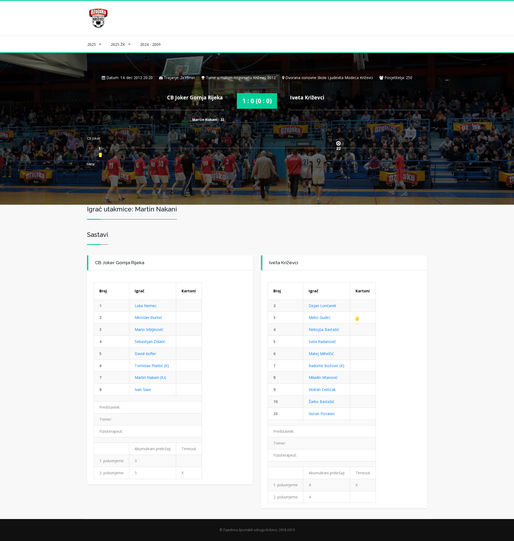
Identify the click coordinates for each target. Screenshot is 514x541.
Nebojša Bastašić (324, 329)
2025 (91, 44)
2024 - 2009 (150, 44)
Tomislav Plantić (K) (152, 365)
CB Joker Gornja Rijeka (195, 97)
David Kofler (145, 353)
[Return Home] (98, 17)
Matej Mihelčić (321, 353)
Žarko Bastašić (321, 401)
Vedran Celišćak (322, 389)
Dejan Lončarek (322, 305)
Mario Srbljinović (149, 329)
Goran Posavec (322, 413)
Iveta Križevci (307, 97)
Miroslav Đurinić (148, 317)
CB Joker (93, 138)
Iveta (91, 164)
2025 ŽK (118, 44)
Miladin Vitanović (323, 377)
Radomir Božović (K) (326, 365)
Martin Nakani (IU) (150, 377)
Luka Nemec (146, 305)
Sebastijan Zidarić (150, 341)
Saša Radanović (322, 341)
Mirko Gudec (320, 317)
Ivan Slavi (143, 389)
